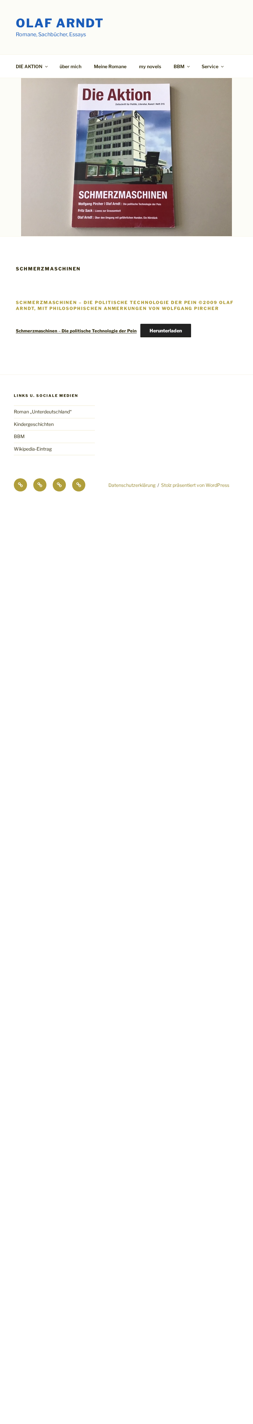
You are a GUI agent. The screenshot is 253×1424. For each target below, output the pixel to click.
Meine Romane (110, 66)
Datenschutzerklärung (131, 485)
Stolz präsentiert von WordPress (195, 485)
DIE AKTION (29, 66)
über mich (70, 66)
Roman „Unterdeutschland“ (43, 411)
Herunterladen (166, 330)
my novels (150, 66)
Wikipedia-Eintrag (33, 449)
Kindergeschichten (34, 424)
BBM (19, 436)
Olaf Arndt (60, 23)
